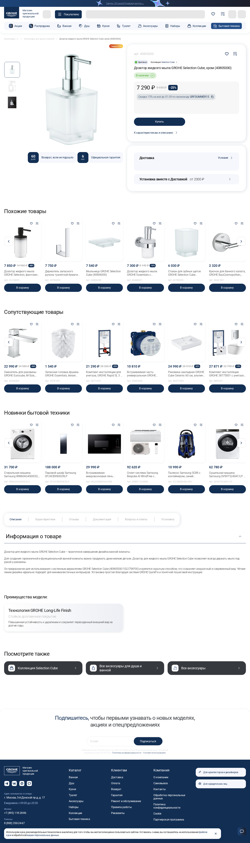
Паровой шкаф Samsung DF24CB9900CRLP (60, 474)
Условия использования (154, 753)
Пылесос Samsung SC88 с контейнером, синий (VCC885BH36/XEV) (184, 474)
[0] (213, 14)
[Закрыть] (215, 833)
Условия (223, 157)
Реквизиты (118, 813)
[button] (68, 14)
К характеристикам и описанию (153, 132)
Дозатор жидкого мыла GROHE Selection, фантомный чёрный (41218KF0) (22, 273)
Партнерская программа (168, 819)
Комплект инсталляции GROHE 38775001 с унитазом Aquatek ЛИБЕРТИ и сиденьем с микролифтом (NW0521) (227, 373)
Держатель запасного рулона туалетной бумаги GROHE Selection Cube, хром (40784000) (62, 273)
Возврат (116, 789)
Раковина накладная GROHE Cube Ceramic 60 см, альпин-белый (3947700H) (186, 373)
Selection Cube (168, 62)
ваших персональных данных (43, 835)
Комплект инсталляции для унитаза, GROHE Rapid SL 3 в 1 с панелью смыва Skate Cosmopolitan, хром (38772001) (104, 373)
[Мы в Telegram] (7, 783)
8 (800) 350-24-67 (14, 823)
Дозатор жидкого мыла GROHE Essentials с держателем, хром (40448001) (142, 273)
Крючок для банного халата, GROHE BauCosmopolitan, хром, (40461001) (227, 273)
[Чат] (242, 831)
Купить (159, 121)
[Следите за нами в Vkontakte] (14, 783)
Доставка (117, 777)
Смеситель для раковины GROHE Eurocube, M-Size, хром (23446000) (20, 373)
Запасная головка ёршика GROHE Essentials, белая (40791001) (61, 373)
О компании (160, 777)
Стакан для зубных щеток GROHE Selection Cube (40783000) (184, 273)
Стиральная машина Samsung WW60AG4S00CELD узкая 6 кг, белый (22, 474)
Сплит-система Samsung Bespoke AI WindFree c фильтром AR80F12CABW (143, 474)
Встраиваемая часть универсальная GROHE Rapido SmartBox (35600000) (145, 373)
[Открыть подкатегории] (17, 39)
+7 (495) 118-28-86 (15, 813)
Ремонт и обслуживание (126, 801)
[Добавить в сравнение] (235, 54)
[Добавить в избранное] (31, 224)
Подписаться (148, 741)
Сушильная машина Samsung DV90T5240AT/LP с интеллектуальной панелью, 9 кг (227, 474)
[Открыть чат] (29, 783)
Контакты (159, 789)
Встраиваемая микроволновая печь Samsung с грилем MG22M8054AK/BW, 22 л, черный (101, 474)
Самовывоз (160, 783)
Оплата (115, 783)
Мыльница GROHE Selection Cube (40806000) (103, 273)
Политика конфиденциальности (126, 753)
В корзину (22, 287)
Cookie (157, 813)
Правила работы (121, 807)
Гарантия (116, 795)
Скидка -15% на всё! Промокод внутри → (125, 3)
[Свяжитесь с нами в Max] (22, 783)
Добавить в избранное (227, 54)
